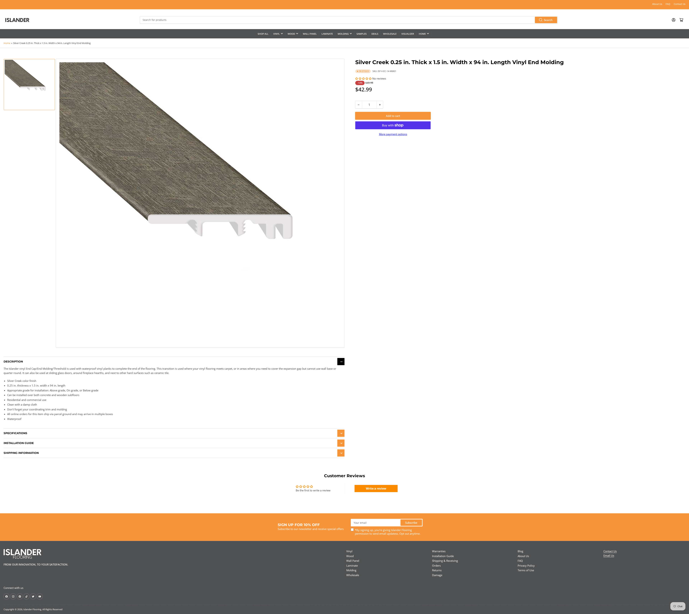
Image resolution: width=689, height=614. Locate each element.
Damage (437, 575)
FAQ (668, 4)
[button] (363, 78)
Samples (362, 33)
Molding (343, 33)
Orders (436, 565)
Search (548, 20)
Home (422, 33)
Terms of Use (526, 570)
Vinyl (276, 33)
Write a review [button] (376, 488)
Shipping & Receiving (445, 560)
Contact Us (679, 4)
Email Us (608, 555)
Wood (291, 33)
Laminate (327, 33)
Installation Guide (443, 556)
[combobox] (348, 20)
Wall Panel (310, 33)
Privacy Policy (526, 565)
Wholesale (390, 33)
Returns (437, 570)
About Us (657, 4)
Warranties (439, 551)
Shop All (263, 33)
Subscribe (411, 522)
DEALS (374, 33)
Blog (520, 551)
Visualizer (407, 33)
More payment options (393, 134)
